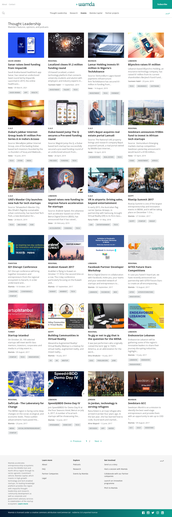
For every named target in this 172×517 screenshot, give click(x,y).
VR (51, 360)
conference (26, 291)
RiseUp (152, 221)
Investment (54, 90)
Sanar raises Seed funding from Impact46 (24, 66)
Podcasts (77, 464)
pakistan (13, 291)
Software (155, 86)
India (29, 161)
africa (155, 161)
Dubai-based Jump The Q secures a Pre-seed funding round (65, 135)
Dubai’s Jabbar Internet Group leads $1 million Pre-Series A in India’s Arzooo (24, 135)
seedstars (149, 428)
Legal (44, 478)
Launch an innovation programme (113, 482)
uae (91, 225)
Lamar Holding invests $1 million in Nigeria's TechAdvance (103, 68)
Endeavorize (135, 364)
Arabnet (63, 291)
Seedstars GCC (137, 403)
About (4, 4)
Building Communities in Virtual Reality (63, 337)
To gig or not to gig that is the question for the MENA (104, 337)
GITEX (132, 292)
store (20, 161)
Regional (52, 61)
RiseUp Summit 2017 (140, 199)
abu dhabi (22, 225)
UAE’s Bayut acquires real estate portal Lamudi (104, 133)
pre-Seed (53, 161)
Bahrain (92, 61)
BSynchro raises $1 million (144, 64)
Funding (64, 161)
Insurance (142, 86)
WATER (111, 428)
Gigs (91, 360)
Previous (77, 441)
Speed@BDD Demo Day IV (64, 403)
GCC (131, 428)
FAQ (43, 469)
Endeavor (145, 360)
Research (74, 13)
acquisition (95, 157)
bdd (115, 292)
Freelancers (102, 360)
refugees (93, 428)
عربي (167, 13)
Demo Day (67, 425)
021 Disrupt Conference (22, 267)
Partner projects (112, 13)
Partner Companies (50, 473)
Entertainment (103, 225)
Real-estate (108, 157)
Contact (12, 4)
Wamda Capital (96, 13)
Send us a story (110, 464)
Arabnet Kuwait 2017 (61, 267)
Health (34, 92)
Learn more (23, 504)
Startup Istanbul (18, 335)
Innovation (135, 297)
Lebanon (132, 61)
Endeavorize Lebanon (141, 335)
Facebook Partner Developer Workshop (106, 268)
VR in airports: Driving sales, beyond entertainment (105, 201)
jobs (114, 360)
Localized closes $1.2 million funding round (65, 66)
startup (142, 221)
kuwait (53, 291)
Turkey (11, 332)
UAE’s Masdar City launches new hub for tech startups (25, 201)
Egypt (131, 196)
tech (75, 90)
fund (132, 161)
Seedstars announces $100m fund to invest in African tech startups (145, 135)
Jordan (91, 399)
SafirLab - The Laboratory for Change (26, 404)
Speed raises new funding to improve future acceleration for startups (65, 203)
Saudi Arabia (14, 61)
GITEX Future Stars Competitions (139, 268)
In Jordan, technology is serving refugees (102, 404)
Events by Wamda (80, 473)
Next (97, 441)
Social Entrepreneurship (29, 428)
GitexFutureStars (145, 292)
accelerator (55, 228)
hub (31, 225)
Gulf (139, 428)
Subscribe (162, 4)
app (25, 92)
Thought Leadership (58, 13)
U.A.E (10, 128)
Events (84, 13)
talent (66, 90)
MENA (12, 428)
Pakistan (12, 263)
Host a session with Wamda (115, 469)
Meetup (65, 360)
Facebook (105, 292)
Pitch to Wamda (110, 488)
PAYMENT (115, 93)
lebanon (93, 292)
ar (57, 360)
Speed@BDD (54, 425)
